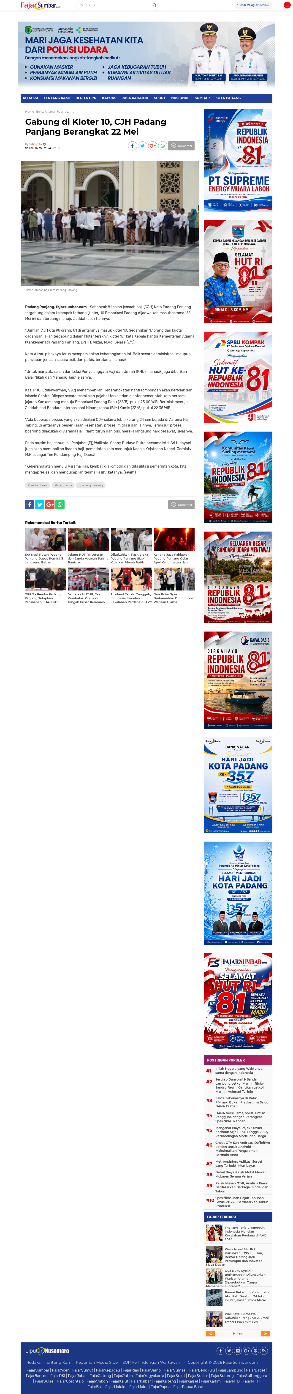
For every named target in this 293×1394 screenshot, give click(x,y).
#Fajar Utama (63, 485)
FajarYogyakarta (150, 1375)
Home (29, 111)
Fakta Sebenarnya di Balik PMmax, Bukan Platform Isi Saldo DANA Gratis (242, 1102)
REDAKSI (30, 98)
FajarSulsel (44, 1381)
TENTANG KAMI (57, 98)
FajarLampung (230, 1370)
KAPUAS (109, 98)
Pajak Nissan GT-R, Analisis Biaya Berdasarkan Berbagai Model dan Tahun (241, 1187)
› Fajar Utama (64, 111)
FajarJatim (123, 1375)
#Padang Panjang (91, 485)
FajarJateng (100, 1375)
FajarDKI (57, 1375)
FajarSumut (82, 1370)
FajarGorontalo (70, 1381)
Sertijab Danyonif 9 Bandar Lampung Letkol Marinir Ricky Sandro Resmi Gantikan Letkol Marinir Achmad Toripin (239, 1085)
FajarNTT (250, 1381)
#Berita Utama (38, 485)
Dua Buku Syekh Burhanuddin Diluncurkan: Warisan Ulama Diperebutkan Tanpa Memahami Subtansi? (236, 1278)
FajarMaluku (116, 1386)
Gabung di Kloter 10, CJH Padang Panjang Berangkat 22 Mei (95, 127)
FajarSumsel (175, 1370)
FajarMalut (138, 1386)
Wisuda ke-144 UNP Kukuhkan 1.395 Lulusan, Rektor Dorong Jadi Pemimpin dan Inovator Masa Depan (234, 1257)
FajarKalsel (188, 1381)
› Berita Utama (45, 111)
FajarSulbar (198, 1375)
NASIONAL (180, 98)
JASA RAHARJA (135, 98)
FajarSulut (176, 1375)
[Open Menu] (287, 5)
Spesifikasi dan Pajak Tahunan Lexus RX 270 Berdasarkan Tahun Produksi (241, 1202)
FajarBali (95, 1386)
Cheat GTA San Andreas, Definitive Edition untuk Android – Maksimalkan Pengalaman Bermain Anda (242, 1149)
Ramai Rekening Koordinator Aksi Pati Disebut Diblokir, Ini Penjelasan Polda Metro (247, 1296)
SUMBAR (202, 98)
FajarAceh (61, 1370)
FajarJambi (152, 1370)
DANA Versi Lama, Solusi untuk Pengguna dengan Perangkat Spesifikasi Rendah (240, 1117)
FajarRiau (131, 1370)
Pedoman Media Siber (97, 1362)
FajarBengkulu (202, 1370)
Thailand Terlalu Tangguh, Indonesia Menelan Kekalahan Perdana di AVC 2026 (245, 1233)
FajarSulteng (222, 1375)
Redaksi (34, 1362)
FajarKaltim (211, 1381)
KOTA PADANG (228, 98)
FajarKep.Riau (108, 1370)
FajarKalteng (165, 1381)
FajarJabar (77, 1375)
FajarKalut (119, 1381)
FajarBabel (255, 1370)
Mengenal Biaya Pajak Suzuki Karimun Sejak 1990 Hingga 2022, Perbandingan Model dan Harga (241, 1132)
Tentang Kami (59, 1362)
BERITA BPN (86, 98)
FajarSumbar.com (240, 1362)
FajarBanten (37, 1375)
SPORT (159, 98)
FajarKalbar (141, 1381)
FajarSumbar (38, 1370)
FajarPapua (161, 1386)
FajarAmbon (97, 1381)
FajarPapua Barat (188, 1386)
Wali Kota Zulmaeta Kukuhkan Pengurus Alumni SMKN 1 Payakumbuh (247, 1317)
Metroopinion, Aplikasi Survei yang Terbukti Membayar (238, 1163)
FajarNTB (231, 1381)
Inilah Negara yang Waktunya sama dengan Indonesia (238, 1071)
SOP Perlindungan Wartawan (151, 1362)
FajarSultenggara (251, 1375)
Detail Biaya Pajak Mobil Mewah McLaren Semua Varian (240, 1174)
